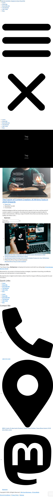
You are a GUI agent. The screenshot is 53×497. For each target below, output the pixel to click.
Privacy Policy (14, 495)
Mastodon (5, 489)
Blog (3, 11)
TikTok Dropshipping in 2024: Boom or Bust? (16, 256)
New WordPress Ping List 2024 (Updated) (15, 261)
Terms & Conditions (5, 495)
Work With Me (6, 6)
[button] (26, 66)
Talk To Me (5, 9)
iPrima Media (35, 492)
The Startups (5, 7)
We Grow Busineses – (26, 492)
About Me (4, 4)
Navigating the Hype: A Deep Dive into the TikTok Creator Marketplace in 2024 (25, 254)
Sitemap (22, 495)
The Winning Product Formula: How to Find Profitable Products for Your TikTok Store (27, 258)
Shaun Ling (7, 204)
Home (3, 2)
